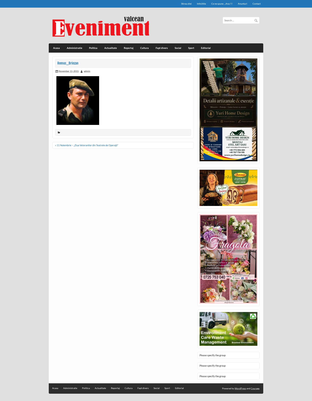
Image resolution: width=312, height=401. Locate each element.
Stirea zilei (186, 3)
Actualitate (110, 47)
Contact (257, 3)
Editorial (206, 47)
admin (87, 71)
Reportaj (128, 47)
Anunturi (242, 3)
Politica (93, 47)
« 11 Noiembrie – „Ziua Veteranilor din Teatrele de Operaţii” (86, 145)
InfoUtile (201, 3)
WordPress (240, 388)
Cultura (144, 47)
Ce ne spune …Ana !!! (222, 3)
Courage (255, 388)
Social (178, 47)
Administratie (74, 47)
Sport (191, 47)
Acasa (56, 47)
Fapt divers (162, 47)
